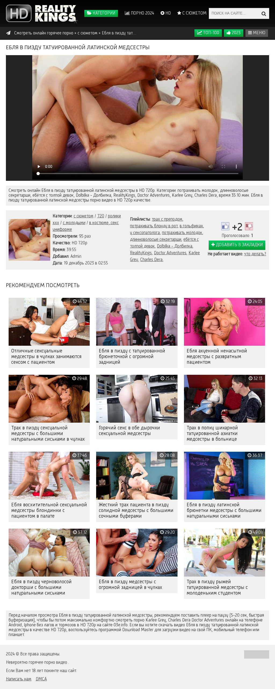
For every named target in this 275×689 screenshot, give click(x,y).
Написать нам (18, 679)
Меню (258, 33)
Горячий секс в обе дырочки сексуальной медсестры (129, 431)
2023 (236, 33)
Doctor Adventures (170, 253)
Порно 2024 (142, 13)
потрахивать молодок (182, 233)
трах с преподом (167, 219)
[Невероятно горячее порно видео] (42, 13)
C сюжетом (194, 13)
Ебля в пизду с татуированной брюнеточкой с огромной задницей (132, 357)
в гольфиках (191, 226)
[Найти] (263, 13)
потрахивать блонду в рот (154, 226)
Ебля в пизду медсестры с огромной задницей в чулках (130, 585)
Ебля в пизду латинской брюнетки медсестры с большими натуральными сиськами (224, 511)
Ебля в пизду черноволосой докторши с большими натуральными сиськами (41, 588)
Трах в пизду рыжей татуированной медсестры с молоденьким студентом (217, 588)
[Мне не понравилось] (249, 226)
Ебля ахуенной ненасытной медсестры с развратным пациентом (217, 357)
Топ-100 (210, 33)
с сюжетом (83, 216)
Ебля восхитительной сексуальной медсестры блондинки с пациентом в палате (49, 511)
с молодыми (74, 223)
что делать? (255, 254)
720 (100, 216)
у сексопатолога (145, 233)
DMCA (41, 679)
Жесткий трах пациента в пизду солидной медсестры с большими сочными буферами (136, 511)
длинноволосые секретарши (155, 240)
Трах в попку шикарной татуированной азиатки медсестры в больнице (212, 434)
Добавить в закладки (239, 245)
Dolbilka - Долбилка (174, 246)
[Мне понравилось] (225, 226)
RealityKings (141, 253)
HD (167, 13)
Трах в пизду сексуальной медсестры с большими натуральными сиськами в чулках (48, 434)
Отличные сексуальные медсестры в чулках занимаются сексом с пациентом (46, 357)
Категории (103, 13)
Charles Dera (151, 260)
